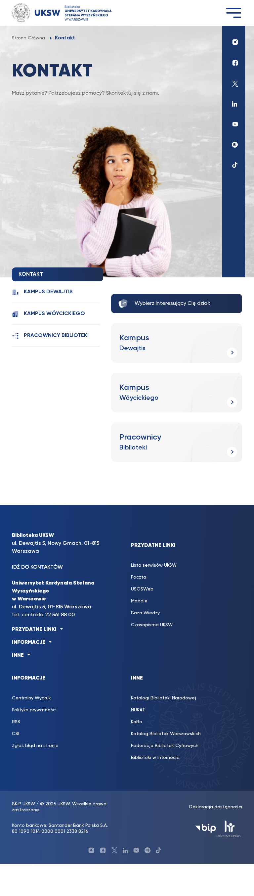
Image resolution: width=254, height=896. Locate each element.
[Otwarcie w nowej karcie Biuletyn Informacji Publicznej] (205, 828)
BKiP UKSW (23, 804)
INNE (18, 655)
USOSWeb (142, 589)
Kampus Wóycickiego (54, 313)
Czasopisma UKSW (152, 625)
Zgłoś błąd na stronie (35, 745)
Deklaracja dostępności (215, 807)
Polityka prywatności (34, 710)
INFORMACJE (28, 642)
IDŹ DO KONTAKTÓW (37, 567)
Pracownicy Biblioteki (56, 335)
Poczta (138, 577)
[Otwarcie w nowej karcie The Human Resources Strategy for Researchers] (229, 828)
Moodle (139, 601)
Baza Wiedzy (145, 613)
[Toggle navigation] (233, 12)
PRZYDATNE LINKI (34, 629)
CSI (15, 733)
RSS (16, 722)
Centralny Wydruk (31, 698)
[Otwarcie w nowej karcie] (233, 40)
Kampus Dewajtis (48, 292)
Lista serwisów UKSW (154, 565)
